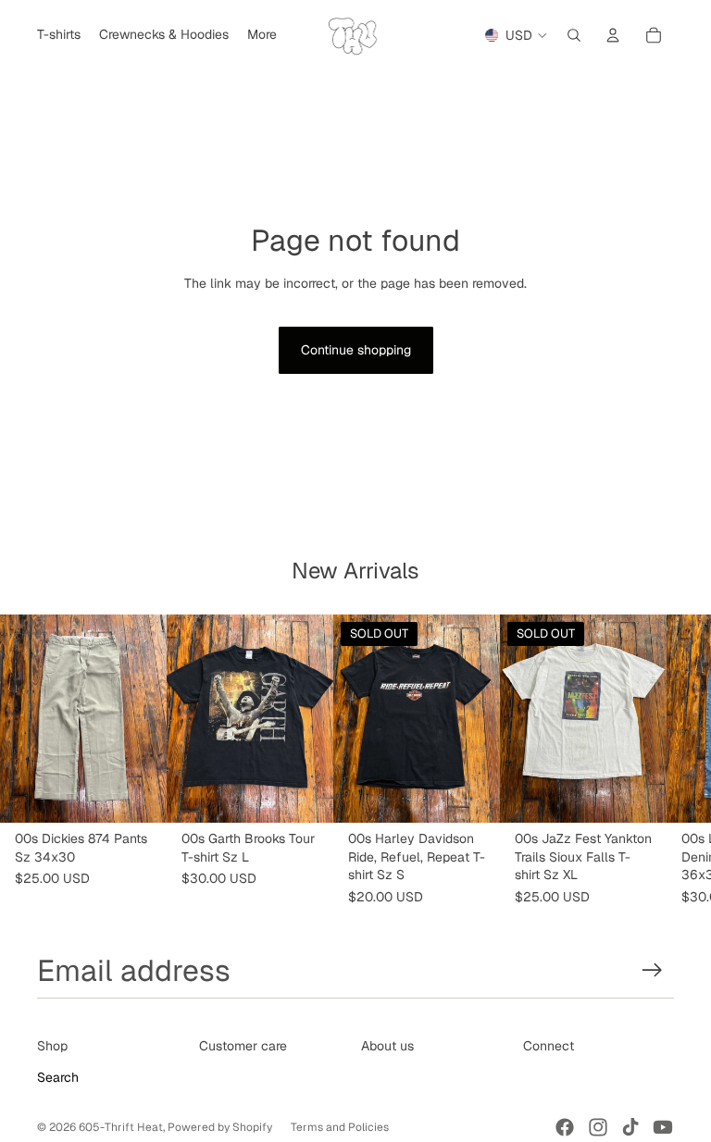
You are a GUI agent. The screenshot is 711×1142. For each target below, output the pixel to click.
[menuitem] (262, 35)
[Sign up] (652, 970)
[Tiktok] (630, 1127)
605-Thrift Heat (121, 1127)
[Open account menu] (612, 35)
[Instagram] (598, 1127)
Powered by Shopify (220, 1127)
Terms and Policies (340, 1127)
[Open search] (574, 35)
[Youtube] (663, 1127)
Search (58, 1077)
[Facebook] (565, 1127)
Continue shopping (356, 349)
